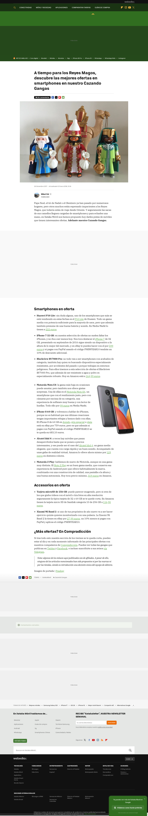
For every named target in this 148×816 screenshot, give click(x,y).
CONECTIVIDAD (25, 7)
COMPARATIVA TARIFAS (81, 7)
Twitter (133, 7)
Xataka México (19, 796)
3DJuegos (35, 769)
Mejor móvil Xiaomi (94, 705)
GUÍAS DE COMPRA (102, 7)
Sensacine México (56, 796)
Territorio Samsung (62, 724)
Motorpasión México (89, 797)
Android (17, 728)
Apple (37, 720)
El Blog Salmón (126, 769)
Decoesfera (107, 772)
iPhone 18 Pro (77, 58)
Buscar (130, 750)
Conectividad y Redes (63, 732)
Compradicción (69, 544)
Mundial (44, 58)
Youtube (129, 7)
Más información (90, 814)
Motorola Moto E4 (76, 391)
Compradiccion (108, 775)
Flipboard (122, 7)
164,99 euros (93, 376)
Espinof (52, 772)
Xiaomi (58, 720)
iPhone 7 (100, 338)
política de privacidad (105, 727)
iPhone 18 (88, 58)
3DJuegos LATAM (37, 796)
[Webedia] (129, 1)
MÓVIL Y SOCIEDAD (43, 7)
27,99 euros (73, 518)
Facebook (52, 97)
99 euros (64, 405)
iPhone (58, 728)
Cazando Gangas (61, 577)
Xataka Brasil (18, 799)
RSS (102, 739)
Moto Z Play (60, 465)
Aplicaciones (18, 724)
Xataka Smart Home (18, 779)
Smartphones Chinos (42, 732)
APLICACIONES (61, 7)
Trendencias (107, 769)
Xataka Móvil (18, 772)
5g (36, 728)
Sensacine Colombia (53, 800)
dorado (66, 422)
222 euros (51, 329)
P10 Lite (79, 319)
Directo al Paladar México (73, 797)
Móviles (52, 58)
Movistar (61, 58)
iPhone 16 (81, 705)
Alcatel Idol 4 (86, 445)
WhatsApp (98, 58)
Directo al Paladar (73, 769)
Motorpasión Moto (91, 772)
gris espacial (78, 422)
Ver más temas (20, 741)
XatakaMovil (46, 577)
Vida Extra (35, 772)
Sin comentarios (43, 97)
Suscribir (111, 723)
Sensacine (53, 769)
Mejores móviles (34, 705)
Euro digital (34, 58)
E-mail (63, 97)
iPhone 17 (64, 705)
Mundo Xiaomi (19, 783)
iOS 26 (73, 705)
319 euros (93, 475)
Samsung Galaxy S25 (51, 705)
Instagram (125, 7)
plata (89, 422)
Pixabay (60, 570)
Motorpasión (89, 769)
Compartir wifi (109, 705)
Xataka (16, 769)
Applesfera (17, 775)
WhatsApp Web (110, 58)
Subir (128, 759)
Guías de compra (41, 724)
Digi (68, 58)
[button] (46, 194)
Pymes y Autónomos (124, 773)
